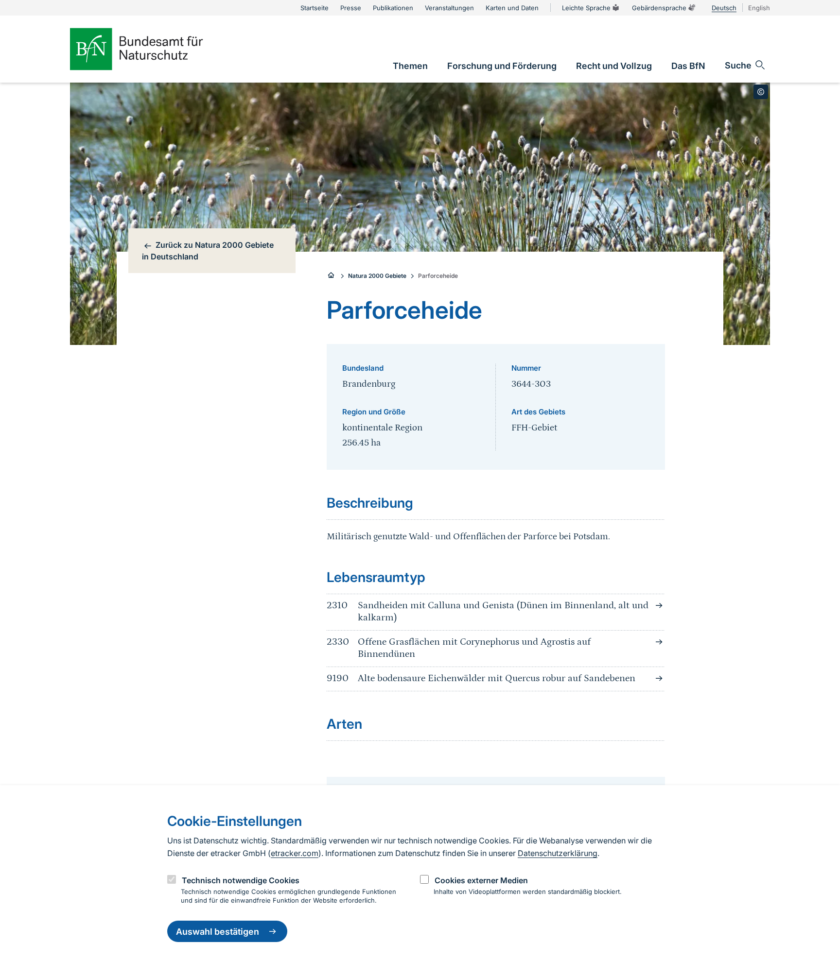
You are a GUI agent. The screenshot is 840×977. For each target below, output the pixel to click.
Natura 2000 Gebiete (377, 275)
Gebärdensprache (659, 8)
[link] (410, 66)
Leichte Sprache (586, 8)
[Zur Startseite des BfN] (152, 49)
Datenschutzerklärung (557, 853)
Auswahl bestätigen (217, 931)
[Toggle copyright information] (760, 91)
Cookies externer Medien (481, 880)
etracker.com (294, 853)
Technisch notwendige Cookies (240, 880)
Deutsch (724, 8)
